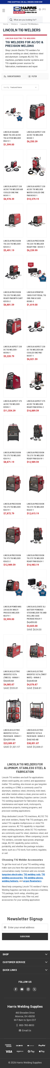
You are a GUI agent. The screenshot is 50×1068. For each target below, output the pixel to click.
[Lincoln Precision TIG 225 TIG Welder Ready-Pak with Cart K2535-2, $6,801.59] (13, 272)
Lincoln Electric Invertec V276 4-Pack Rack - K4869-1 (12, 733)
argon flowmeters (32, 881)
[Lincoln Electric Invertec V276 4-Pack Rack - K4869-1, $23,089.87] (13, 710)
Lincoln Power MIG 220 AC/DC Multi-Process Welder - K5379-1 (12, 611)
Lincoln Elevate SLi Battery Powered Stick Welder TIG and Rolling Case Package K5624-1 (37, 612)
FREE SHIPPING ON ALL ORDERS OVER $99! (25, 2)
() (44, 9)
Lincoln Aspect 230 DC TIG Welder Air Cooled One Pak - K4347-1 (36, 351)
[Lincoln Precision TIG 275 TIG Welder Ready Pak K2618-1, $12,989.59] (36, 432)
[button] (13, 76)
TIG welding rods (32, 874)
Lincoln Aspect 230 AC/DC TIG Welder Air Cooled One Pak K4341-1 (13, 191)
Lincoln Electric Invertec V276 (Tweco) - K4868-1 (11, 674)
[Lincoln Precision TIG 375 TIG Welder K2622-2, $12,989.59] (13, 535)
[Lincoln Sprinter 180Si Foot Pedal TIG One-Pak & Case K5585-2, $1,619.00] (36, 272)
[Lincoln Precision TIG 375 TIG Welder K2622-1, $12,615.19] (36, 483)
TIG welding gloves (33, 878)
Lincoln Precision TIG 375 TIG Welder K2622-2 (12, 558)
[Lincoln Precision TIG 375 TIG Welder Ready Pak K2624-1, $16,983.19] (36, 535)
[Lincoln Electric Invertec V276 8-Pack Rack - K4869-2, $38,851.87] (36, 710)
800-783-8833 (26, 1025)
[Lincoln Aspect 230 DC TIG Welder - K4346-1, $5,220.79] (13, 326)
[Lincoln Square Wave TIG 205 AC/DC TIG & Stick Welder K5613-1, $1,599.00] (13, 112)
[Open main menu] (3, 10)
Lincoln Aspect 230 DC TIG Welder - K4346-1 (12, 349)
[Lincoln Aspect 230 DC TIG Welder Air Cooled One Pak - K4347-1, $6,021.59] (36, 326)
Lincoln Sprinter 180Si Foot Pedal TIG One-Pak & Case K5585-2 (36, 297)
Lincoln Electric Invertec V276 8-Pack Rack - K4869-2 (36, 733)
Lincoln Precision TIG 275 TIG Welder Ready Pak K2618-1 (35, 455)
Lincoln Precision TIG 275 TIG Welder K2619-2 (12, 455)
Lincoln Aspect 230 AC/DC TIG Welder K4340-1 (36, 135)
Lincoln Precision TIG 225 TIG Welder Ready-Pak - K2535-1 (36, 244)
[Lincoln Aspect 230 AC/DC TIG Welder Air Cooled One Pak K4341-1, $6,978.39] (13, 166)
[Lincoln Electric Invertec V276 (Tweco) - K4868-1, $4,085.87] (13, 651)
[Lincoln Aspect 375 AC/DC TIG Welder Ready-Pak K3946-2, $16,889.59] (36, 381)
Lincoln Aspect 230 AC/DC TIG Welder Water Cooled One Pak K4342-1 (36, 191)
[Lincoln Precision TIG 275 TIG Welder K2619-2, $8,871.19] (13, 432)
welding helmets (10, 881)
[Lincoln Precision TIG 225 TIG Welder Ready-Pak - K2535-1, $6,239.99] (36, 220)
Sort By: (6, 87)
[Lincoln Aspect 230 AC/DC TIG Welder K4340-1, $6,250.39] (36, 112)
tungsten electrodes (12, 874)
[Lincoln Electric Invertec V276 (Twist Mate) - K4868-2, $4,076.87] (36, 651)
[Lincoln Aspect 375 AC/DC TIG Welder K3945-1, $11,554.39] (13, 381)
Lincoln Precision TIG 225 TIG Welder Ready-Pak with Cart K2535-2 (13, 297)
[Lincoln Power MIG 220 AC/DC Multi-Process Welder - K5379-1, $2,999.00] (13, 586)
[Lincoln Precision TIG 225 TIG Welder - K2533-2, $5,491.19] (13, 220)
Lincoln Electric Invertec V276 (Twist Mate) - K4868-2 (37, 674)
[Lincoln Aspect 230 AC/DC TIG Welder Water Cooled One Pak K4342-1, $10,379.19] (36, 166)
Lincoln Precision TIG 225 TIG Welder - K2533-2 (12, 244)
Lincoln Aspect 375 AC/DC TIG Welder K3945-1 (12, 404)
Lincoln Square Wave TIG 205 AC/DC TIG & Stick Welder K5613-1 (12, 136)
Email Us (26, 1030)
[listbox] (24, 87)
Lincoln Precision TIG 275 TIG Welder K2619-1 (12, 507)
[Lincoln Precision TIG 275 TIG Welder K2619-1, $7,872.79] (13, 483)
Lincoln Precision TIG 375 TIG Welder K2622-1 (35, 507)
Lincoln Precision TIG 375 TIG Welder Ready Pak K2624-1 (35, 558)
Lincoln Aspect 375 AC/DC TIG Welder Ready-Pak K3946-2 (36, 404)
